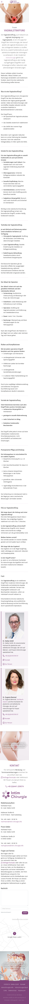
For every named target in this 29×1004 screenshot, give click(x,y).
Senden (25, 913)
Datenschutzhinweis (5, 912)
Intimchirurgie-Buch (21, 987)
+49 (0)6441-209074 (16, 786)
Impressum (21, 990)
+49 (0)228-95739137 (11, 656)
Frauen (14, 27)
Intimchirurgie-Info (7, 987)
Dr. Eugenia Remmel (9, 697)
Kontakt (7, 660)
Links (5, 990)
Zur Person (8, 664)
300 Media (19, 995)
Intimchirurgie (11, 57)
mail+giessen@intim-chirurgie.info (12, 845)
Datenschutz (12, 990)
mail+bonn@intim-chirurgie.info (11, 822)
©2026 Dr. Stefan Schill (11, 984)
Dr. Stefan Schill (8, 641)
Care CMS (14, 997)
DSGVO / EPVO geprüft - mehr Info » (15, 1000)
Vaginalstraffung (14, 30)
